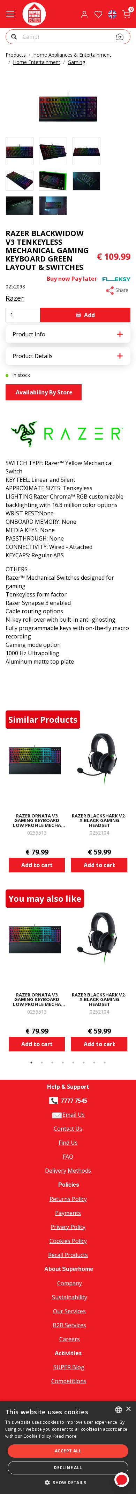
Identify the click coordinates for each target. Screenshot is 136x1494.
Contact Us (68, 1128)
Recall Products (68, 1255)
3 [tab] (52, 1062)
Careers (69, 1339)
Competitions (68, 1381)
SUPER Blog (68, 1367)
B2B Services (69, 1325)
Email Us (73, 1114)
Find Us (68, 1142)
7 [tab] (94, 1062)
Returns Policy (68, 1199)
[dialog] (68, 1447)
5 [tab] (73, 1062)
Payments (68, 1213)
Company (69, 1283)
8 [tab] (104, 1062)
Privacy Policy (68, 1227)
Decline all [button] (68, 1468)
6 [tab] (83, 1062)
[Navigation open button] (10, 14)
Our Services (69, 1311)
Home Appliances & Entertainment (72, 54)
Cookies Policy (68, 1241)
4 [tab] (62, 1062)
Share (121, 290)
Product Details (33, 356)
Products (16, 54)
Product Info (29, 334)
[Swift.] (34, 14)
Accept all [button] (68, 1451)
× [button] (128, 1409)
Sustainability (69, 1297)
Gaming (76, 62)
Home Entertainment (36, 62)
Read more (64, 1436)
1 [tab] (31, 1062)
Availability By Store (43, 392)
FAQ (68, 1156)
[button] (14, 37)
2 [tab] (41, 1062)
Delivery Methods (68, 1170)
